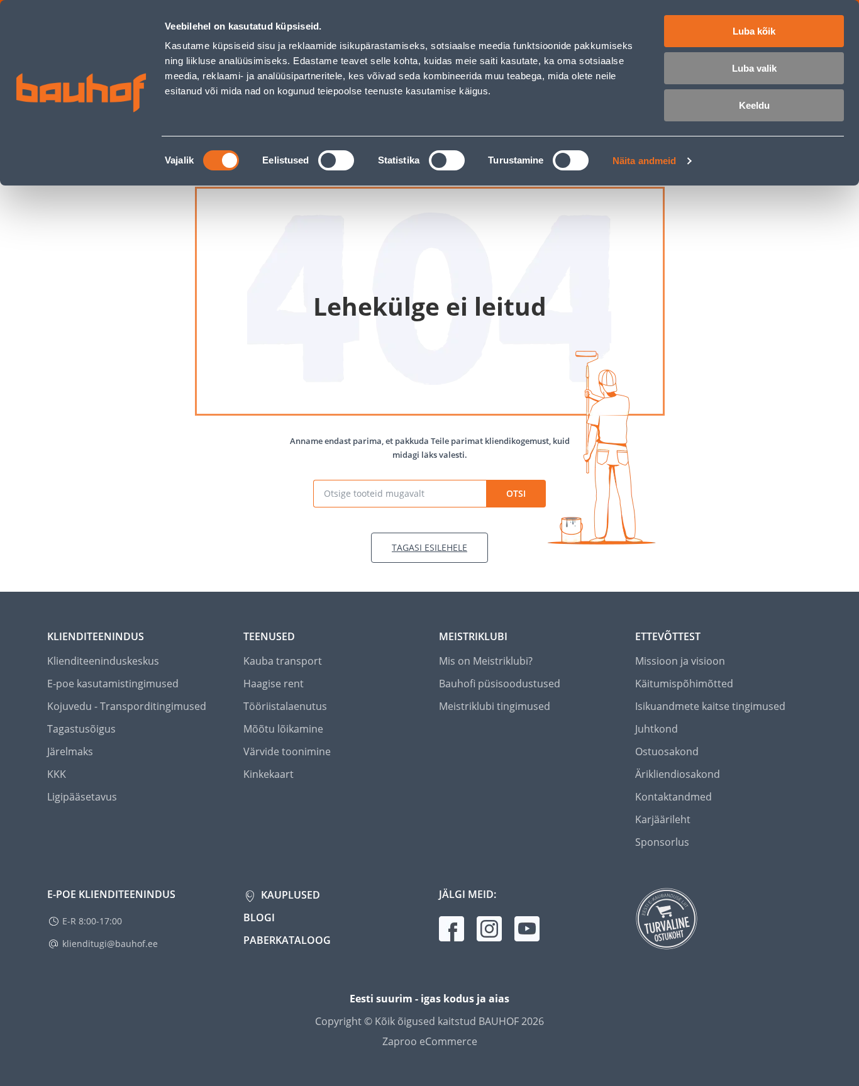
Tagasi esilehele (429, 547)
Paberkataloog (287, 940)
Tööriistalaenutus (285, 706)
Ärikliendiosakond (677, 774)
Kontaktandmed (673, 797)
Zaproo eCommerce (429, 1041)
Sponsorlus (662, 842)
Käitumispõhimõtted (684, 683)
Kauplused (289, 895)
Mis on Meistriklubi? (486, 661)
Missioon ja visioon (680, 661)
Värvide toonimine (287, 751)
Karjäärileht (662, 819)
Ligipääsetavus (82, 797)
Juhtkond (656, 729)
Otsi (516, 493)
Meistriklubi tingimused (494, 706)
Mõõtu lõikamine (283, 729)
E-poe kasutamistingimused (113, 683)
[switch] (336, 160)
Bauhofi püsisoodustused (499, 683)
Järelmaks (70, 751)
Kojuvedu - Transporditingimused (126, 706)
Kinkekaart (268, 774)
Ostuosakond (667, 751)
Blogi (259, 917)
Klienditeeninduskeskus (103, 661)
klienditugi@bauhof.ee (110, 944)
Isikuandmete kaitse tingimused (710, 706)
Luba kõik (754, 31)
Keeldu (754, 105)
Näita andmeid (644, 160)
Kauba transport (282, 661)
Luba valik (754, 68)
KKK (56, 774)
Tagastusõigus (81, 729)
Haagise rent (273, 683)
